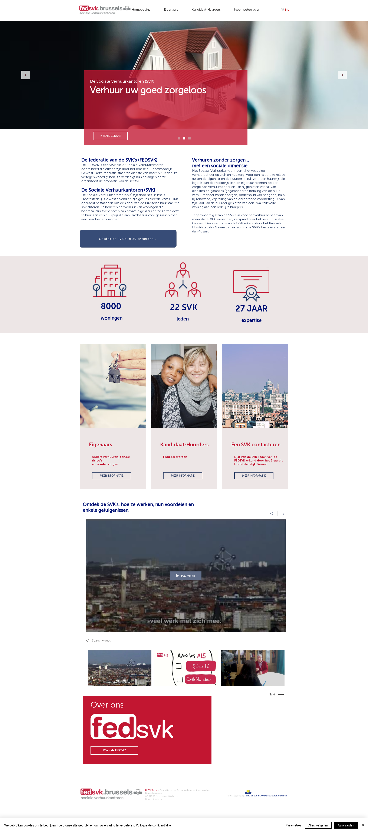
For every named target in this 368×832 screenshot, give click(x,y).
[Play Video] (119, 668)
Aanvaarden (346, 825)
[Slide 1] (179, 138)
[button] (174, 7)
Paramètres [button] (293, 825)
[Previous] (25, 75)
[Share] (271, 513)
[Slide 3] (189, 138)
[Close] (362, 825)
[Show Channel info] (281, 513)
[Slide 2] (184, 138)
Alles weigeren (318, 825)
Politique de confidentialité (153, 825)
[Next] (342, 75)
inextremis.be (159, 799)
